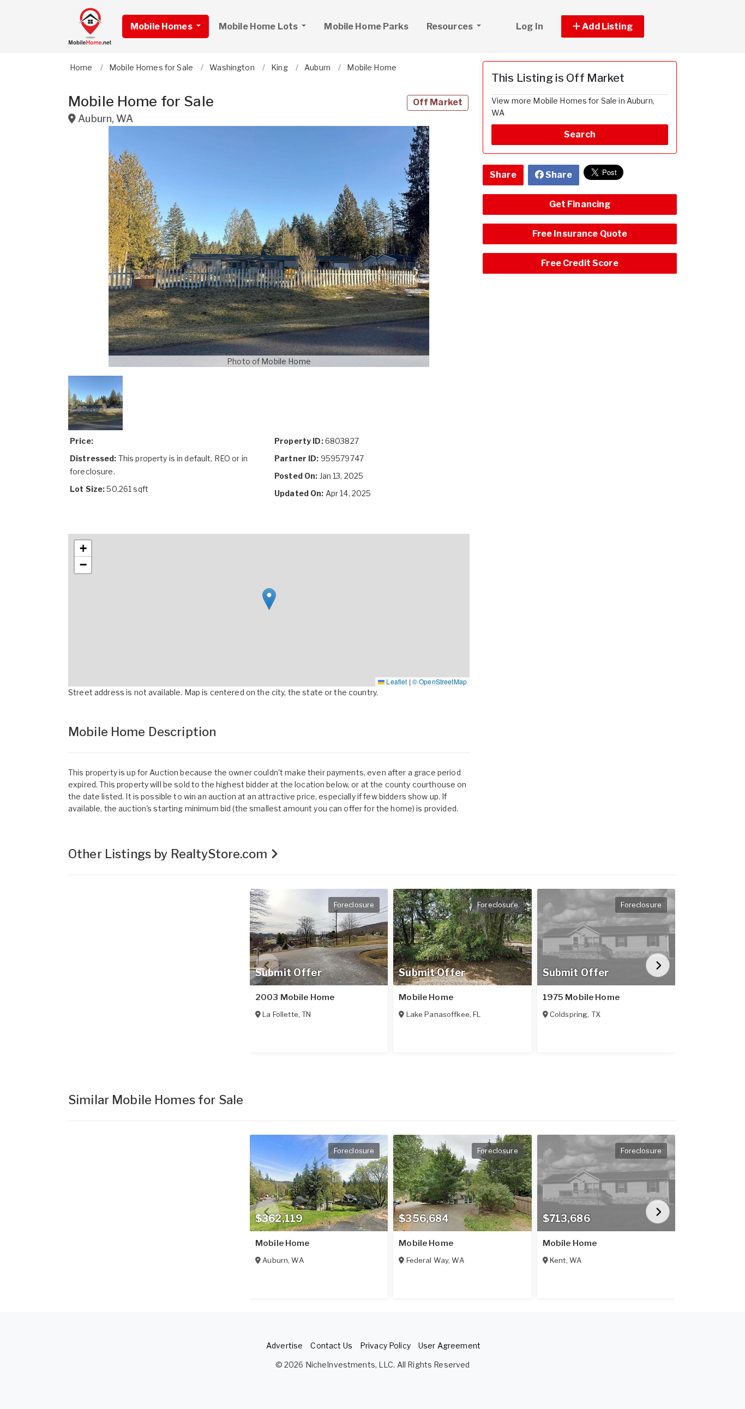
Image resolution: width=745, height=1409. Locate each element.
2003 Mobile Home (294, 997)
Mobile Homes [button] (162, 26)
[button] (615, 26)
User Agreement (449, 1345)
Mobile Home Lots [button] (259, 26)
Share (503, 175)
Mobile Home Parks (366, 26)
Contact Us (331, 1345)
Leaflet (395, 681)
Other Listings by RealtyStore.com (169, 854)
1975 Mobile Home (581, 997)
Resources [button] (450, 26)
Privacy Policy (385, 1345)
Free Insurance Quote (580, 233)
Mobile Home (426, 997)
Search (580, 134)
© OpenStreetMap (439, 681)
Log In (529, 26)
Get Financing (580, 204)
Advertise (284, 1345)
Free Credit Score (579, 263)
